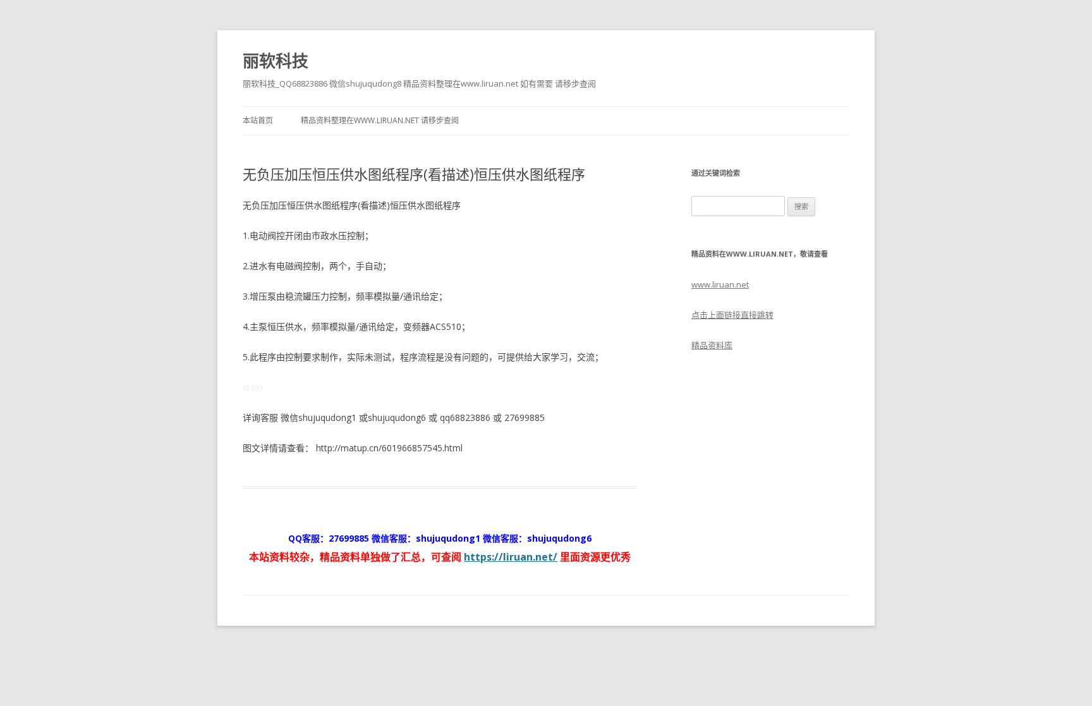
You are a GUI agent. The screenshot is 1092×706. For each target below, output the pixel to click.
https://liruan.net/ (510, 557)
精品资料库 (711, 345)
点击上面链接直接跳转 (732, 314)
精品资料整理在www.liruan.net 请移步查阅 (380, 120)
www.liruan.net (720, 284)
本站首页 (258, 120)
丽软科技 (275, 60)
